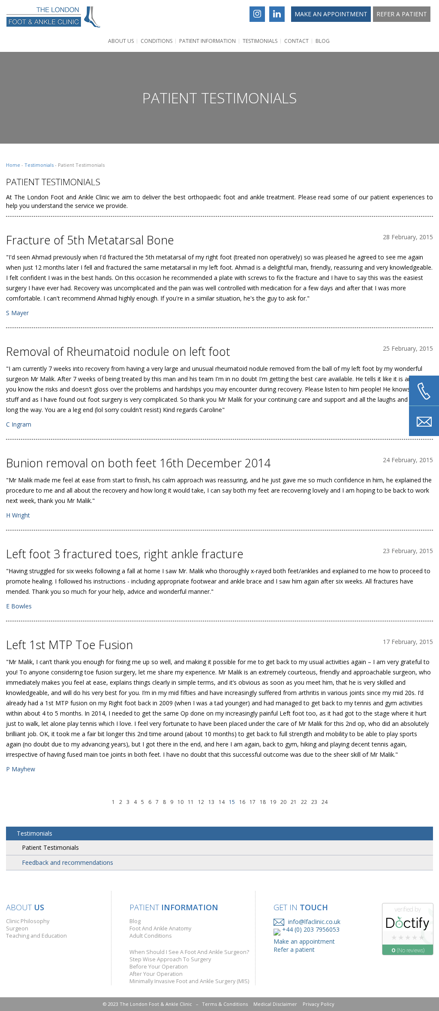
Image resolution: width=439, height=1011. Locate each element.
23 (314, 802)
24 (325, 802)
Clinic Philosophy (27, 921)
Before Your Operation (158, 966)
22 (304, 802)
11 (191, 802)
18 (263, 802)
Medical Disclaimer (275, 1004)
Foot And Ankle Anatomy (160, 928)
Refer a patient (401, 14)
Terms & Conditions (225, 1004)
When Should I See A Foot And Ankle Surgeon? (189, 952)
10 (180, 802)
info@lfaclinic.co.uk (313, 922)
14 (222, 802)
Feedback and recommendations (67, 862)
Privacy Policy (318, 1004)
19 (273, 802)
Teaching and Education (36, 935)
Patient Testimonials (50, 847)
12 (201, 802)
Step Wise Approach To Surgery (170, 959)
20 (283, 802)
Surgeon (17, 928)
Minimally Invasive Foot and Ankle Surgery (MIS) (189, 981)
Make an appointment (331, 14)
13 (211, 802)
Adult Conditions (150, 935)
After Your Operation (156, 974)
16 (242, 802)
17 (253, 802)
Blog (323, 41)
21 (294, 802)
